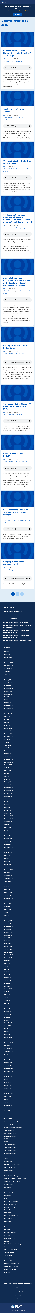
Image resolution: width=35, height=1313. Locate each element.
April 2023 (7, 699)
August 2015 (7, 909)
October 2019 (8, 793)
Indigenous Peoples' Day (11, 1215)
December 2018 (8, 816)
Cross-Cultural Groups (10, 1193)
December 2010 (8, 1043)
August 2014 (7, 938)
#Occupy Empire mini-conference (13, 1127)
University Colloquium (10, 1261)
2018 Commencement (10, 1159)
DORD (6, 1198)
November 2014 (8, 929)
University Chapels (18, 61)
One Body (7, 1235)
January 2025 (8, 660)
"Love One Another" (9, 1125)
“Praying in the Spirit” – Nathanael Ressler (14, 562)
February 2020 (8, 782)
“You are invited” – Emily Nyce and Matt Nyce (17, 162)
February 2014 (8, 946)
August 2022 (7, 717)
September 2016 (8, 878)
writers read (7, 1272)
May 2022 (6, 719)
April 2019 (7, 804)
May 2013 (6, 969)
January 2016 (8, 895)
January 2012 (8, 1014)
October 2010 (8, 1048)
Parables (6, 1241)
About (17, 1287)
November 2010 (8, 1045)
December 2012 (8, 983)
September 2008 (8, 1094)
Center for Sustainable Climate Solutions (15, 1178)
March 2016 (7, 890)
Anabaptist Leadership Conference (13, 1164)
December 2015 (8, 898)
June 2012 (7, 1000)
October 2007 (8, 1108)
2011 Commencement (10, 1139)
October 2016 (8, 875)
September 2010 (8, 1051)
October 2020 (8, 765)
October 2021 (8, 739)
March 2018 (7, 836)
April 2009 (7, 1079)
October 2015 (8, 904)
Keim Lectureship (9, 1224)
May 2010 (6, 1054)
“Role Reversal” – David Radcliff (14, 454)
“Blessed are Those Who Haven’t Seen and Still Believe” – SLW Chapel (17, 53)
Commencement (8, 1184)
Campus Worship (8, 1170)
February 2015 (8, 921)
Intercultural (7, 1221)
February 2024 (8, 680)
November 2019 (8, 790)
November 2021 (8, 736)
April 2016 (7, 887)
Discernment (7, 1195)
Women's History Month (10, 1269)
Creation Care (8, 1190)
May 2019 (6, 802)
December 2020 (8, 759)
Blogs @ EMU (31, 2)
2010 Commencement (10, 1136)
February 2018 (8, 838)
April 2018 (7, 833)
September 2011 (8, 1023)
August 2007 (7, 1111)
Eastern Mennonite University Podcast (17, 7)
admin (4, 59)
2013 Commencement (10, 1144)
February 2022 (8, 728)
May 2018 (6, 830)
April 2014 (7, 941)
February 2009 (8, 1085)
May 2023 (6, 697)
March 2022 (7, 725)
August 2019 (7, 799)
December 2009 (8, 1068)
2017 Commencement (10, 1156)
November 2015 (8, 901)
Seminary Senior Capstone (11, 1249)
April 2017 (7, 858)
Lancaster (7, 1227)
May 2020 (6, 773)
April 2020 (7, 776)
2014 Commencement (10, 1147)
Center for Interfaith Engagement (13, 1176)
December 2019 (8, 787)
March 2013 (7, 975)
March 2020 (7, 779)
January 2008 (8, 1102)
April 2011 (7, 1031)
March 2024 (7, 677)
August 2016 (7, 881)
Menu (19, 14)
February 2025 (8, 657)
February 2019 (8, 810)
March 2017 (7, 861)
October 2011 (8, 1020)
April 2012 (7, 1006)
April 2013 (7, 972)
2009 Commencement (10, 1133)
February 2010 (8, 1062)
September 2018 (8, 824)
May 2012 (6, 1003)
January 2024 (8, 683)
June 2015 (7, 912)
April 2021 (7, 748)
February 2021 (8, 753)
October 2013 (8, 958)
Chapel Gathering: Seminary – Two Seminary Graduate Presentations (16, 631)
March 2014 (7, 943)
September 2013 (8, 960)
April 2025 (7, 651)
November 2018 (8, 819)
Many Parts (7, 1229)
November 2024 (8, 665)
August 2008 (7, 1097)
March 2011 (7, 1034)
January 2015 (8, 924)
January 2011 (8, 1040)
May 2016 (6, 884)
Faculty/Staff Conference (11, 1201)
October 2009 (8, 1074)
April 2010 (7, 1057)
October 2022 (8, 711)
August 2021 (7, 745)
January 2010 (8, 1065)
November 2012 (8, 986)
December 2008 (8, 1091)
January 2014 (8, 949)
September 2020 (8, 768)
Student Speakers (20, 291)
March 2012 (7, 1009)
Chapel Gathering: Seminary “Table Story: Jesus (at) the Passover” (17, 626)
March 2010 (7, 1060)
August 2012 (7, 994)
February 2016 (8, 892)
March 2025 (7, 654)
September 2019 (8, 796)
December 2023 (8, 685)
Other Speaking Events (10, 1238)
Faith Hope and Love (9, 1207)
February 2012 (8, 1011)
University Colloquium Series (23, 228)
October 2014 (8, 932)
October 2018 (8, 821)
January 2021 (8, 756)
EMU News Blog (17, 1295)
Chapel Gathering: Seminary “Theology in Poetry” (17, 640)
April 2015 (7, 915)
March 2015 (7, 918)
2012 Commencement (10, 1142)
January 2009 (8, 1088)
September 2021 (8, 742)
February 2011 (8, 1037)
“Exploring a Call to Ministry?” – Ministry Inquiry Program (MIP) (17, 406)
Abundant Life (8, 1161)
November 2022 (8, 708)
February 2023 (8, 702)
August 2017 (7, 855)
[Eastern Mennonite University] (17, 1306)
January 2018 (8, 841)
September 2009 (8, 1077)
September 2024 (8, 671)
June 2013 (7, 966)
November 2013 (8, 955)
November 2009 (8, 1071)
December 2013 (8, 952)
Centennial (7, 1173)
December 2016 (8, 870)
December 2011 (8, 1017)
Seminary (24, 117)
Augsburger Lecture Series (11, 1167)
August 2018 (7, 827)
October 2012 (8, 989)
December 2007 (8, 1105)
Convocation (7, 1187)
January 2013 (8, 980)
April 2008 (7, 1099)
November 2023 (8, 688)
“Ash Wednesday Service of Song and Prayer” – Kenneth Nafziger (16, 512)
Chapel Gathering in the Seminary (12, 117)
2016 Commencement (10, 1153)
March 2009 (7, 1082)
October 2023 (8, 691)
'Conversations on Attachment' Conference (16, 1122)
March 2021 (7, 751)
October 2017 (8, 850)
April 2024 (7, 674)
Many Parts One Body (10, 1232)
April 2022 (7, 722)
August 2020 (7, 770)
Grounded (7, 1210)
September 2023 (8, 694)
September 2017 (8, 853)
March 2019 (7, 807)
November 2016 (8, 872)
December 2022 (8, 705)
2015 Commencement (10, 1150)
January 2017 (8, 867)
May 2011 (6, 1028)
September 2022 (8, 714)
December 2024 (8, 663)
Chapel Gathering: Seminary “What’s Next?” (15, 622)
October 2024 (8, 668)
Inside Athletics (8, 1218)
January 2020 (8, 785)
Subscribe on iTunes (17, 1291)
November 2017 (8, 847)
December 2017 (8, 844)
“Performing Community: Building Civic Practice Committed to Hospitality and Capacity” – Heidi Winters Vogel (17, 218)
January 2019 (8, 813)
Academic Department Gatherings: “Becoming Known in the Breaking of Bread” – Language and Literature (17, 282)
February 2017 (8, 864)
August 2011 (7, 1026)
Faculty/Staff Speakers (9, 228)
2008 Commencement (10, 1130)
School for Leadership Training (12, 1244)
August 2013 (7, 963)
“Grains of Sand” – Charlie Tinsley (15, 110)
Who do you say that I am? (11, 1266)
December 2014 (8, 926)
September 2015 (8, 906)
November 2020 (8, 762)
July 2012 (6, 997)
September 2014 (8, 935)
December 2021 (8, 734)
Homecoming (7, 1212)
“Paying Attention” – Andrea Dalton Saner (16, 346)
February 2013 (8, 977)
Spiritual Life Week (8, 61)
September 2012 (8, 992)
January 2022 (8, 731)
